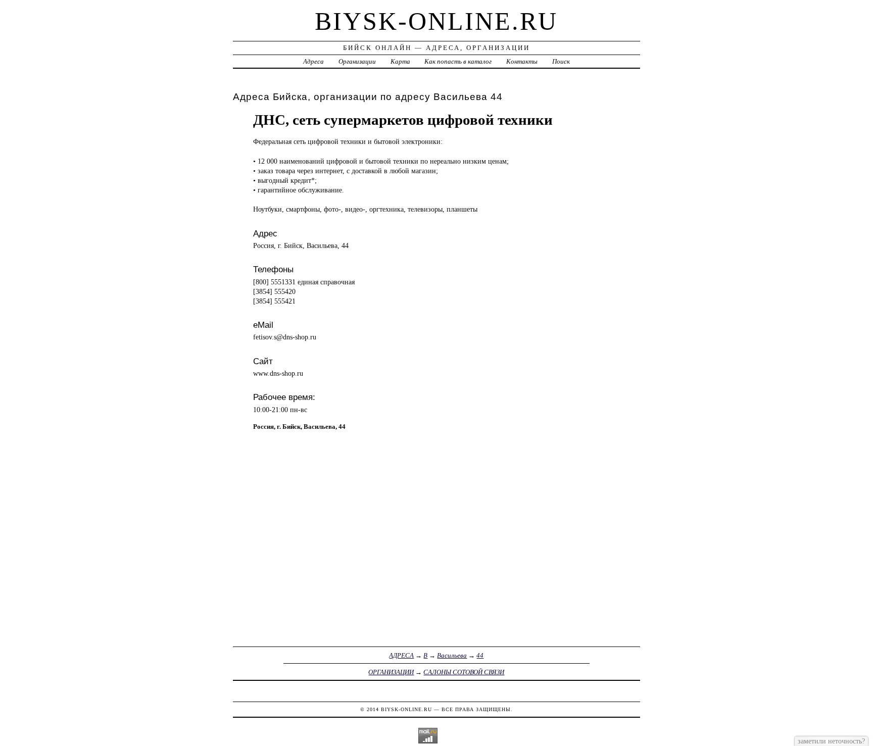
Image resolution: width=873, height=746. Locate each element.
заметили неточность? (831, 741)
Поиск (561, 61)
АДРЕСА (401, 655)
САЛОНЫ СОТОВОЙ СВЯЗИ (463, 672)
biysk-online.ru (436, 21)
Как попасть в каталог (458, 61)
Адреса (313, 61)
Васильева (452, 655)
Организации (357, 61)
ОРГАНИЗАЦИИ (391, 672)
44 (479, 655)
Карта (400, 61)
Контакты (522, 61)
